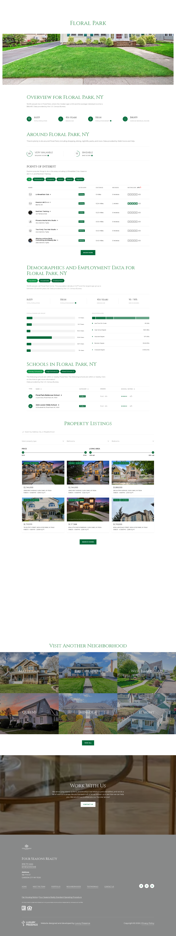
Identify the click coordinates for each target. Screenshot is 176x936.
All (30, 179)
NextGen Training (42, 211)
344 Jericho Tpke (42, 223)
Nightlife (80, 179)
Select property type (29, 441)
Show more (88, 253)
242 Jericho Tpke (42, 232)
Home (24, 887)
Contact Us (109, 887)
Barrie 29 (39, 205)
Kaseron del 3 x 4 (42, 202)
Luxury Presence (82, 923)
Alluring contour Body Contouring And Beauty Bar (46, 239)
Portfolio (55, 887)
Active (61, 179)
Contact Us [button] (88, 804)
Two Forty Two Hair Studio (46, 229)
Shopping (51, 179)
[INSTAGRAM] (147, 886)
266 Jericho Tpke (42, 243)
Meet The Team (39, 887)
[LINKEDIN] (152, 886)
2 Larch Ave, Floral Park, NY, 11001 (46, 397)
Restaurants (39, 179)
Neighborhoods (74, 887)
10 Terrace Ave (41, 214)
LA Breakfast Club (42, 194)
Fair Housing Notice (30, 897)
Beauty (70, 179)
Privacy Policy (147, 923)
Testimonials (92, 887)
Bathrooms (71, 441)
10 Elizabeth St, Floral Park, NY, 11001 (47, 407)
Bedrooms (115, 441)
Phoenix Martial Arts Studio (46, 220)
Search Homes (88, 542)
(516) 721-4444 (27, 864)
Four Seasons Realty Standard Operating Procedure (60, 897)
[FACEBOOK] (141, 886)
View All (88, 743)
